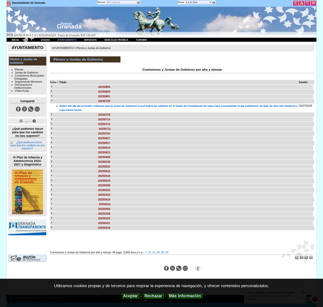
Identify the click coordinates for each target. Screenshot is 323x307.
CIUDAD (45, 40)
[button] (213, 2)
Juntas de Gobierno (26, 72)
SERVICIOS (90, 40)
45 (166, 252)
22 (153, 252)
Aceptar (130, 296)
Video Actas (22, 90)
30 (158, 252)
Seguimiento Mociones (28, 81)
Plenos (19, 69)
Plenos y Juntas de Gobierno (93, 48)
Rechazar (153, 296)
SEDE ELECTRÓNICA (116, 40)
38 (162, 252)
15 (149, 252)
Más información (185, 296)
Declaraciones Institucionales (23, 86)
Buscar (101, 2)
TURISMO (141, 40)
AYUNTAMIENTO (67, 40)
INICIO (15, 40)
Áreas (181, 2)
